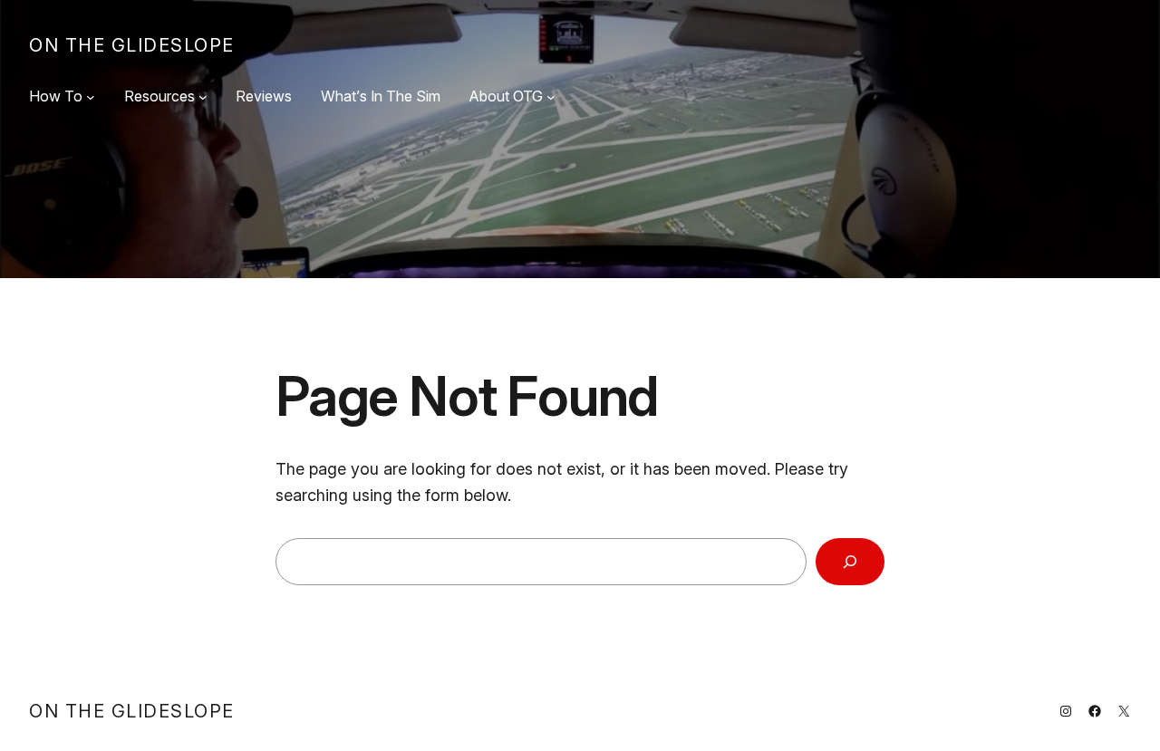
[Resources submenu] (203, 96)
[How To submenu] (90, 96)
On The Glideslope (132, 45)
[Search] (850, 561)
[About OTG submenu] (551, 96)
